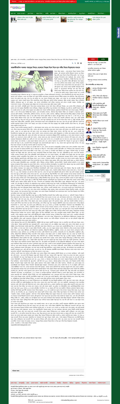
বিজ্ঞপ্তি (59, 383)
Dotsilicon (106, 400)
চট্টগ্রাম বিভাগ (39, 13)
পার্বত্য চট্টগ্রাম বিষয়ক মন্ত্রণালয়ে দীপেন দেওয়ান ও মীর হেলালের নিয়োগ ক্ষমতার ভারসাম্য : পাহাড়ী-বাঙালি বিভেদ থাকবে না (97, 140)
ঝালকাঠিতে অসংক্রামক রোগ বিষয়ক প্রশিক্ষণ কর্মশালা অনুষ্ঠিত (51, 1)
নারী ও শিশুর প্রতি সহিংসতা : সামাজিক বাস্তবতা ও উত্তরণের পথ (101, 98)
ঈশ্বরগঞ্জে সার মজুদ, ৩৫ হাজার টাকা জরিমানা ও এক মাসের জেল (20, 1)
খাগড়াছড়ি (21, 383)
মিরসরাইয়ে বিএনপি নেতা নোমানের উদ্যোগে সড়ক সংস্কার (27, 338)
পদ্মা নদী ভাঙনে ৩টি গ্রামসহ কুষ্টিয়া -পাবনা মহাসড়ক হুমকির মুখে (66, 338)
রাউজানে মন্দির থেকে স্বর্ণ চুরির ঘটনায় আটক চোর (97, 75)
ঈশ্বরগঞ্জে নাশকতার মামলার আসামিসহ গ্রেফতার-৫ (97, 81)
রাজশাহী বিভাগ (91, 13)
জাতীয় (47, 13)
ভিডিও (71, 383)
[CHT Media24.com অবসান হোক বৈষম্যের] (17, 7)
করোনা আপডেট (21, 13)
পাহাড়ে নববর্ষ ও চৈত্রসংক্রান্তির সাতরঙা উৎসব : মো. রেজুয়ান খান (101, 165)
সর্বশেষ (93, 59)
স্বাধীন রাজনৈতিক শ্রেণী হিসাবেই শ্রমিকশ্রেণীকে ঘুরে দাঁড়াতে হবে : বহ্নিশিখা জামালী (100, 106)
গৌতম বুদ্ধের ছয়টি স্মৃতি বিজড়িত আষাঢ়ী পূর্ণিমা (99, 156)
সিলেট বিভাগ (101, 13)
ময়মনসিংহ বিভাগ (72, 13)
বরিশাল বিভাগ (61, 13)
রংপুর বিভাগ (82, 13)
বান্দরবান (52, 383)
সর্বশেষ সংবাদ (102, 383)
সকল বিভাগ (92, 383)
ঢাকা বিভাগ (52, 13)
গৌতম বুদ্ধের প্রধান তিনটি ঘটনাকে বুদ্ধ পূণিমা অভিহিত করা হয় (100, 115)
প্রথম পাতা (13, 13)
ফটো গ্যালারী (43, 383)
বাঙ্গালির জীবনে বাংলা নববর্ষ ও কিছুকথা (100, 122)
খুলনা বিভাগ (30, 13)
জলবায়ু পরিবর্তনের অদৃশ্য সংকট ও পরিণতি (100, 89)
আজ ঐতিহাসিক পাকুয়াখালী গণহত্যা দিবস (100, 149)
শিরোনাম (84, 383)
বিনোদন (65, 383)
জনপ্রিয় (103, 59)
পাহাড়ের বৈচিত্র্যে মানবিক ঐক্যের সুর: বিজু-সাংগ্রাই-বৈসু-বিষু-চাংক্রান (100, 130)
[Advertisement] (60, 39)
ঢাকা (28, 383)
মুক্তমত (77, 383)
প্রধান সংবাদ (34, 383)
